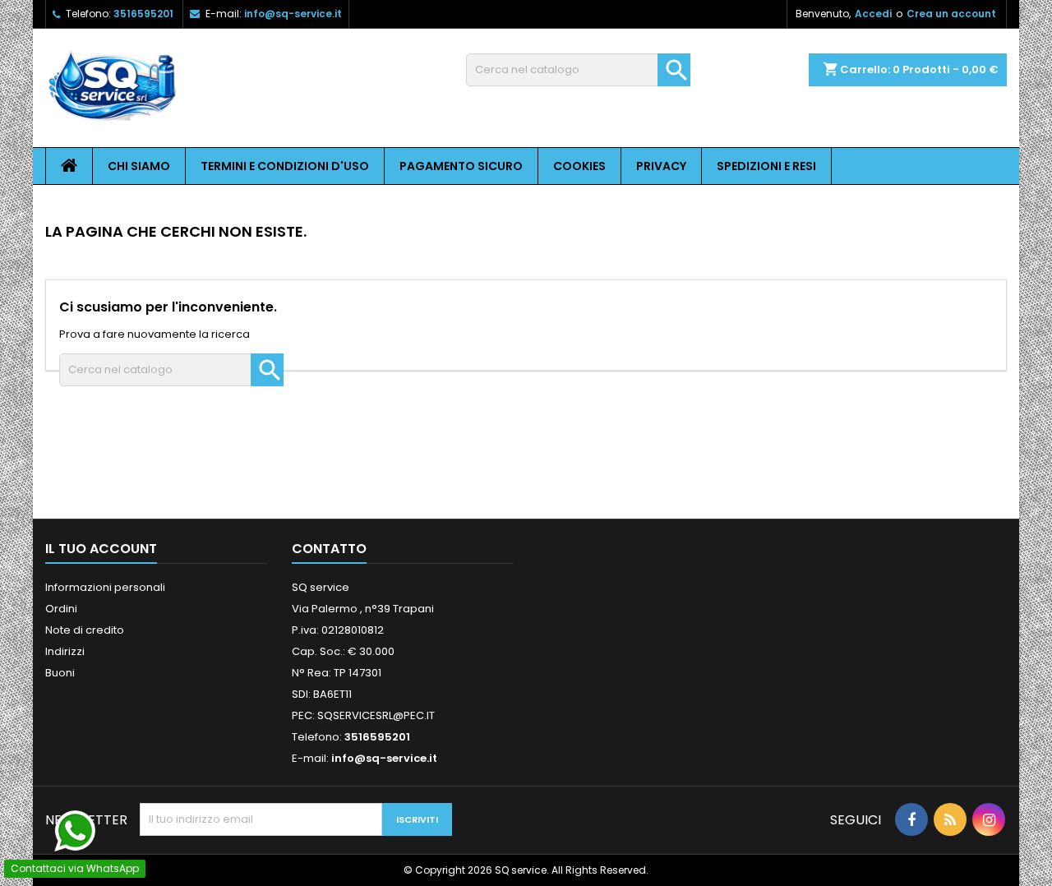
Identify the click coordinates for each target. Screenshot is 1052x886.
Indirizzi (65, 651)
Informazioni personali (105, 587)
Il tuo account (101, 548)
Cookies (579, 166)
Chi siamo (139, 166)
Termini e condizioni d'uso (285, 166)
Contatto (329, 548)
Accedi (873, 14)
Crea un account (951, 14)
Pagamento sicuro (461, 166)
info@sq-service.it (293, 14)
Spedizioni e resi (766, 166)
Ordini (61, 608)
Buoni (60, 673)
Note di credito (84, 630)
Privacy (661, 166)
